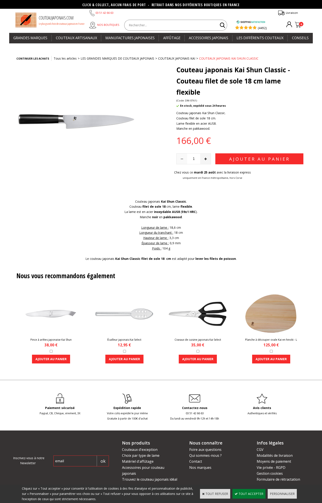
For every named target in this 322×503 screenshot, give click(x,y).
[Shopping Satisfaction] (251, 22)
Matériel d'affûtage (138, 461)
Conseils (300, 37)
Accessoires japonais (208, 37)
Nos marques (200, 467)
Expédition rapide (127, 408)
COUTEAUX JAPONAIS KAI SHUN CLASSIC (228, 58)
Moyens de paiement (274, 461)
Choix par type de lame (140, 455)
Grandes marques (30, 37)
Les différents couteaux (260, 37)
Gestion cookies (270, 473)
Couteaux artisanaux (76, 37)
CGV (260, 449)
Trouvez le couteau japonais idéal (149, 479)
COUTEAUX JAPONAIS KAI (176, 58)
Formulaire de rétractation (278, 479)
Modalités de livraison (275, 455)
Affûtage (171, 37)
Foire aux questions (205, 449)
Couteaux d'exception (139, 449)
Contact (195, 461)
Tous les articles (65, 58)
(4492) (262, 28)
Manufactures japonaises (130, 37)
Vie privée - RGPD (271, 467)
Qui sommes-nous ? (205, 455)
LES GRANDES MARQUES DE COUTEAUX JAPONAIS (117, 58)
